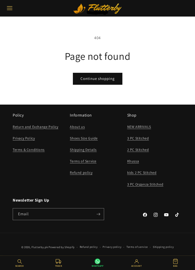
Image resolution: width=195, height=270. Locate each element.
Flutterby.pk (39, 247)
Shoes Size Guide (84, 138)
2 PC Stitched (138, 149)
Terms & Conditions (29, 149)
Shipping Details (83, 149)
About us (77, 126)
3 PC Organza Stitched (145, 184)
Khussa (133, 161)
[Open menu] (9, 8)
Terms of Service (83, 161)
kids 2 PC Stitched (142, 172)
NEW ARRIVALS (139, 126)
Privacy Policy (24, 138)
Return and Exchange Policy (35, 126)
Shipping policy (163, 247)
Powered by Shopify (61, 247)
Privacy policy (112, 247)
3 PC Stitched (138, 138)
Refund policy (81, 172)
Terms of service (137, 247)
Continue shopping (97, 78)
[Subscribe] (98, 214)
